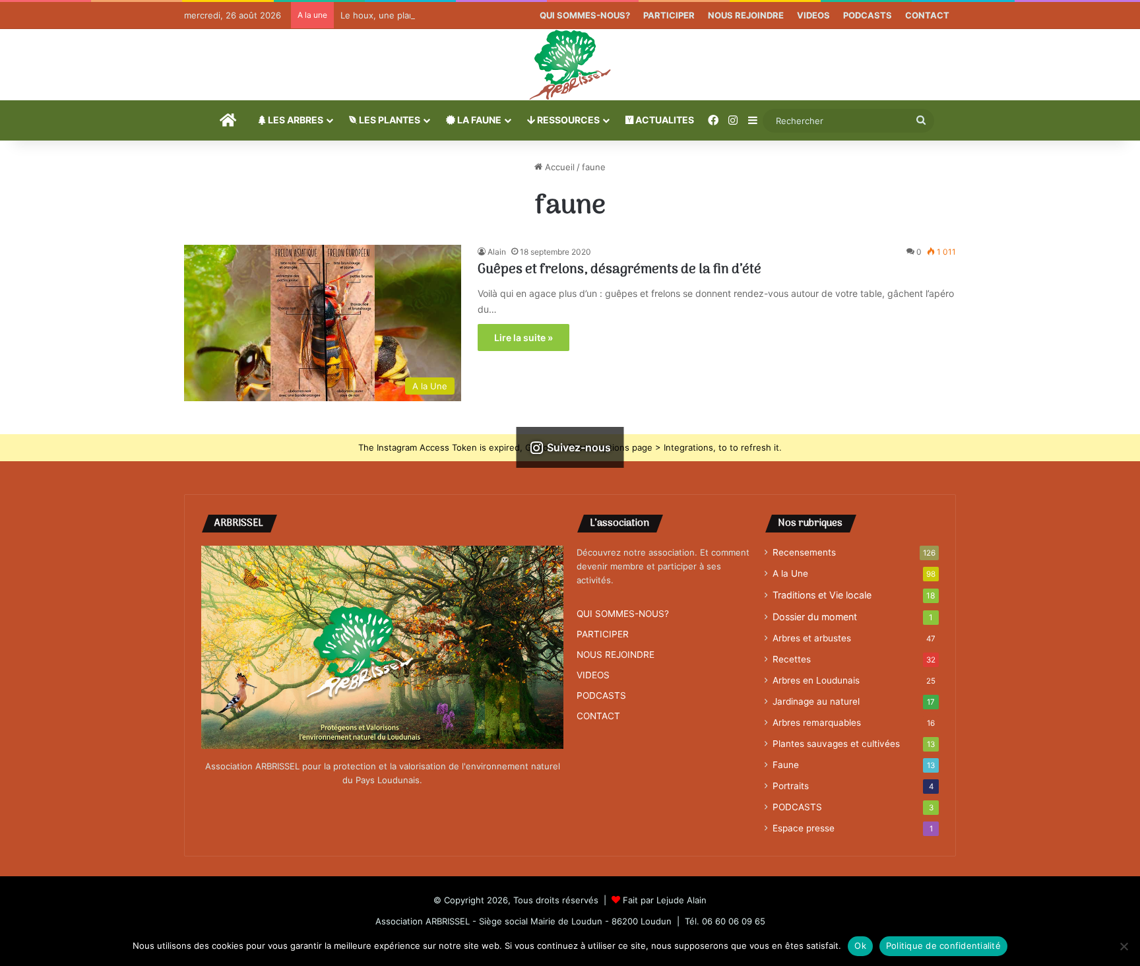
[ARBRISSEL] (570, 64)
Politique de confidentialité (943, 945)
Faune (786, 764)
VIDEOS (813, 15)
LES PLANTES (388, 119)
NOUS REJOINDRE (746, 15)
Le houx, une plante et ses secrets (412, 15)
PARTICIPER (669, 15)
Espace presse (804, 828)
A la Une (790, 573)
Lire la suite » (523, 337)
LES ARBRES (294, 119)
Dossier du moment (815, 616)
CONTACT (927, 15)
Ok (860, 945)
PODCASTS (867, 15)
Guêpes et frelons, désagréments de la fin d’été (619, 269)
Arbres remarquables (817, 722)
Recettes (792, 659)
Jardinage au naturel (816, 701)
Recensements (804, 552)
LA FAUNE (478, 119)
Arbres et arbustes (812, 638)
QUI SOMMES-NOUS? (585, 15)
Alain (497, 252)
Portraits (791, 786)
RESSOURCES (567, 119)
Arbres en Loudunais (816, 680)
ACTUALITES (663, 119)
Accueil (558, 167)
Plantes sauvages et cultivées (836, 743)
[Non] (1123, 946)
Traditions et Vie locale (822, 594)
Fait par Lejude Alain (665, 900)
